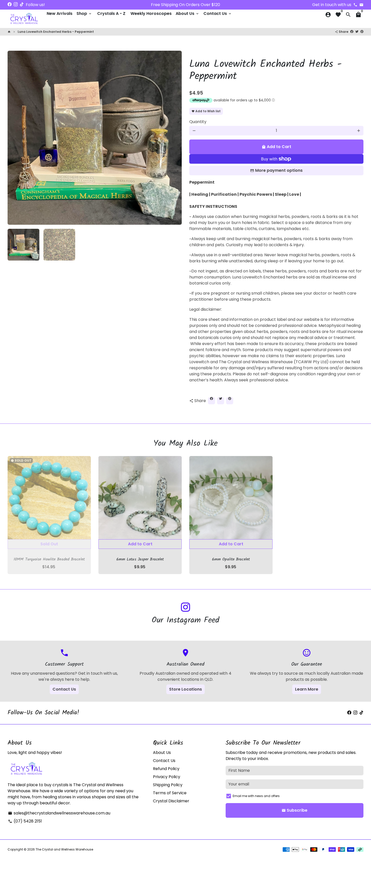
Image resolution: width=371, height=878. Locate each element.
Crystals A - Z (111, 13)
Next (175, 138)
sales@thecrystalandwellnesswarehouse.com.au (59, 813)
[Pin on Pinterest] (361, 31)
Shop (84, 13)
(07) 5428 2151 (25, 821)
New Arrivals (59, 13)
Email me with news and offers (256, 796)
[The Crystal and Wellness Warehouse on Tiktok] (22, 4)
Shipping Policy (167, 785)
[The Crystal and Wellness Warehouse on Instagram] (16, 4)
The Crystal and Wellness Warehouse (64, 849)
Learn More (306, 689)
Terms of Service (170, 793)
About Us (187, 13)
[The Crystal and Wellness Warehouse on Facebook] (10, 4)
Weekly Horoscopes (151, 13)
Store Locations (185, 689)
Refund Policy (166, 769)
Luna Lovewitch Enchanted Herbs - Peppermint (56, 32)
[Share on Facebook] (351, 31)
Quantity (197, 122)
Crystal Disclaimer (171, 801)
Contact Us (217, 13)
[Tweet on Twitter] (356, 31)
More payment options (279, 170)
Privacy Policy (166, 777)
